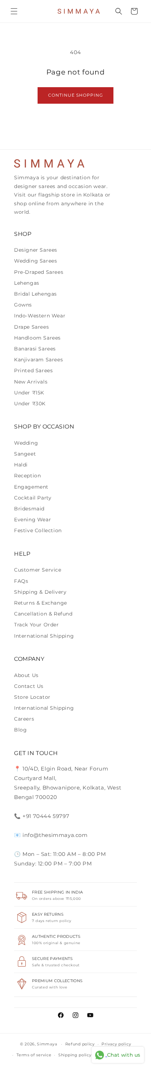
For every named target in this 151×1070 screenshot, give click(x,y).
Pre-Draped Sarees (38, 272)
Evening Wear (32, 519)
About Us (26, 675)
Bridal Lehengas (35, 294)
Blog (20, 730)
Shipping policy (75, 1054)
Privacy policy (116, 1044)
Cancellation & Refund (43, 614)
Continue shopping (75, 95)
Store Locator (32, 697)
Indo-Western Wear (39, 315)
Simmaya (47, 1044)
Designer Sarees (35, 250)
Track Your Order (36, 624)
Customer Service (37, 570)
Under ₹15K (29, 392)
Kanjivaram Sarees (38, 359)
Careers (24, 719)
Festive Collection (38, 530)
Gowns (23, 305)
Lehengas (26, 283)
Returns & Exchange (40, 603)
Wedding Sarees (35, 261)
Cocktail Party (32, 498)
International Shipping (44, 636)
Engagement (31, 487)
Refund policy (80, 1044)
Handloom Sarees (37, 338)
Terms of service (34, 1054)
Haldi (21, 465)
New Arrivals (30, 382)
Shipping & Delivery (40, 592)
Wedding (26, 443)
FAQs (21, 581)
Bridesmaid (29, 508)
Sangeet (25, 454)
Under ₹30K (30, 403)
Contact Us (29, 686)
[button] (14, 11)
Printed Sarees (33, 370)
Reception (27, 475)
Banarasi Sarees (35, 349)
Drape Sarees (31, 327)
